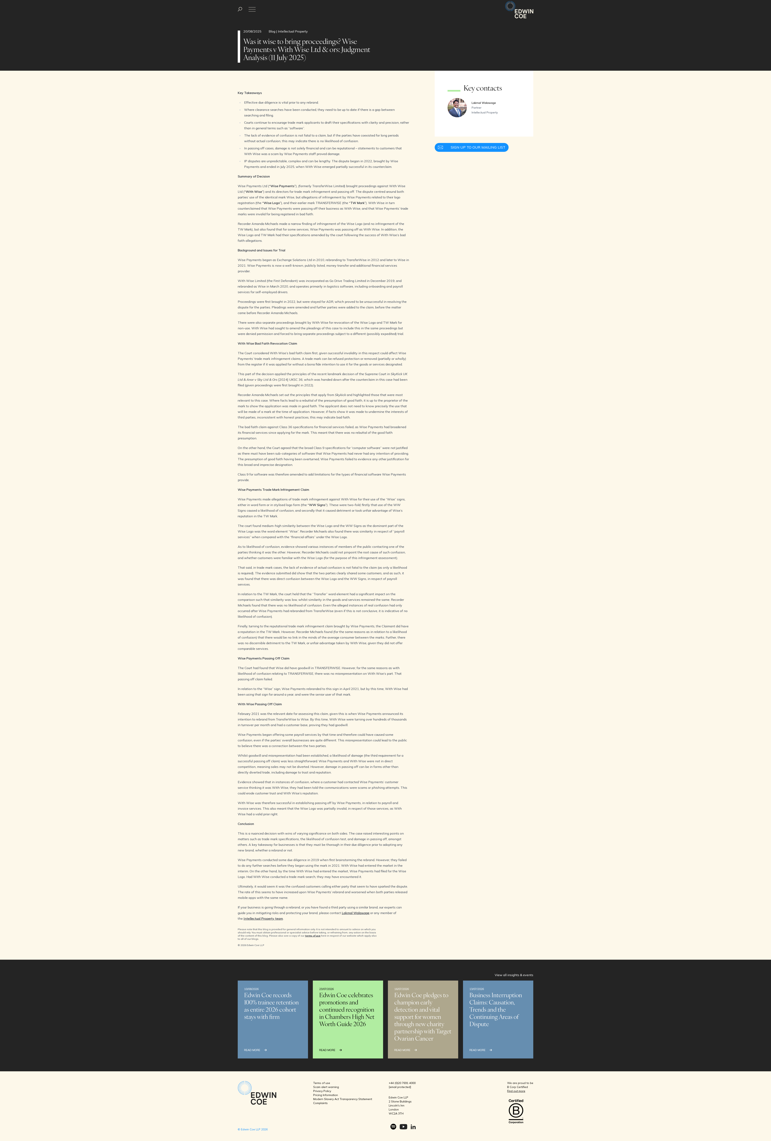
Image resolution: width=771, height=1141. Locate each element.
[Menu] (240, 9)
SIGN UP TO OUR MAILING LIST (478, 147)
